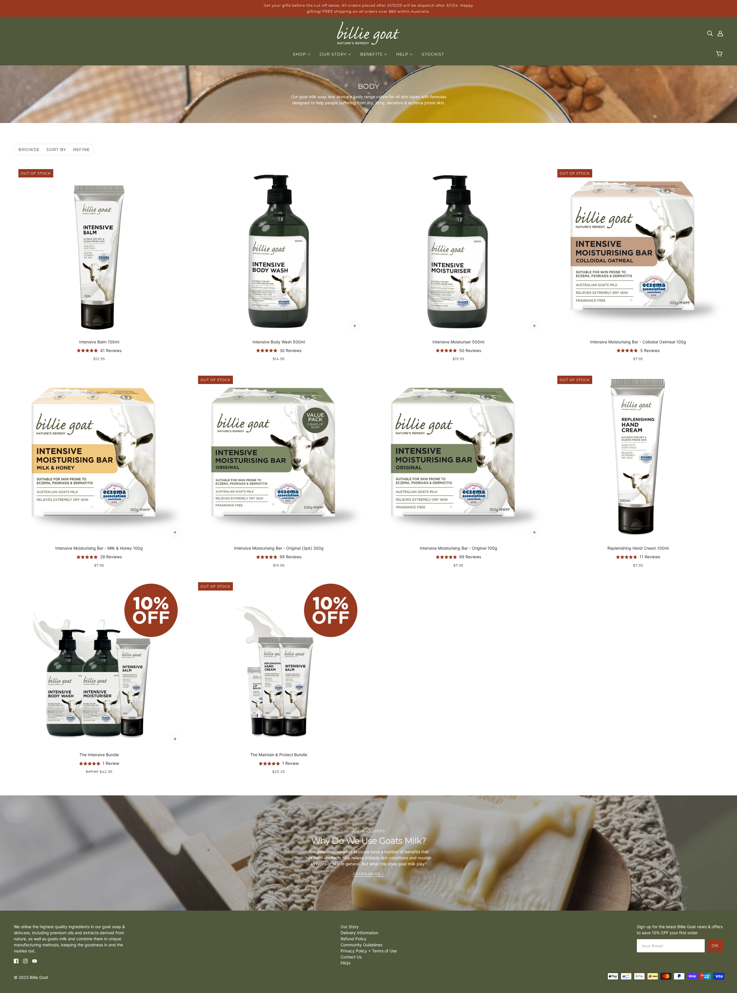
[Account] (720, 33)
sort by (56, 149)
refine (81, 149)
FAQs (345, 962)
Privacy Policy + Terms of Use (369, 950)
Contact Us (351, 956)
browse (28, 149)
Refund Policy (353, 938)
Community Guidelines (361, 944)
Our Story (350, 926)
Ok (715, 945)
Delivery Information (359, 932)
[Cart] (720, 54)
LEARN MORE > (368, 874)
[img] (710, 33)
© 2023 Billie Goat (31, 977)
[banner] (368, 32)
